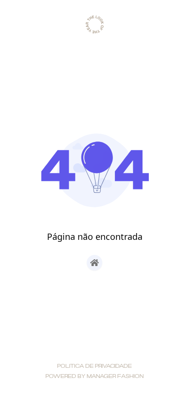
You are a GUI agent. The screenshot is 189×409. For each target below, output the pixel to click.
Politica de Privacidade (94, 366)
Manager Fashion (115, 376)
